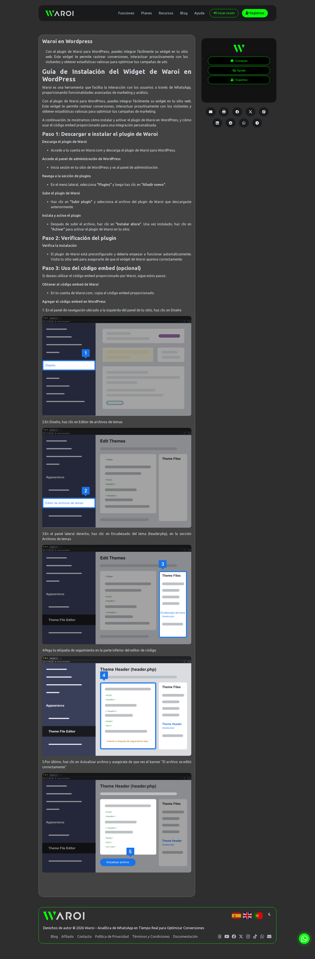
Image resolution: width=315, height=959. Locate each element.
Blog (184, 13)
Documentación (185, 936)
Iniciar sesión (226, 13)
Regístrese (256, 13)
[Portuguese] (258, 915)
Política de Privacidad (112, 936)
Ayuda (199, 13)
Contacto (84, 936)
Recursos (166, 13)
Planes (146, 13)
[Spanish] (236, 915)
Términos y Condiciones (151, 936)
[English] (247, 915)
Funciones (126, 13)
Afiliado (67, 936)
